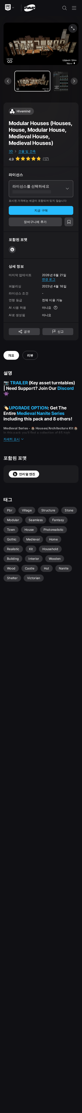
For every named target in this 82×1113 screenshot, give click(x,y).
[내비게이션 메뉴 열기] (74, 7)
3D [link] (11, 151)
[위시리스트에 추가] (69, 221)
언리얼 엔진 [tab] (27, 474)
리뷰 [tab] (30, 355)
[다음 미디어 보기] (74, 81)
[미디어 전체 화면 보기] (72, 28)
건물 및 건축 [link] (27, 151)
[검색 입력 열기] (64, 7)
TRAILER (19, 382)
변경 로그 (48, 279)
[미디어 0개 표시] (32, 81)
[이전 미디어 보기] (7, 81)
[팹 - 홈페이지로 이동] (29, 7)
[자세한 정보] (55, 307)
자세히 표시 (11, 439)
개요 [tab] (11, 355)
